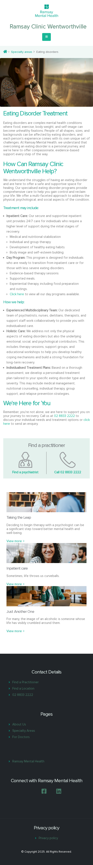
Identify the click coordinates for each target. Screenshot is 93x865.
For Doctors (21, 737)
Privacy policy (48, 838)
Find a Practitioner (25, 682)
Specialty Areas (23, 731)
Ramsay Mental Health (28, 761)
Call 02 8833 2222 (67, 472)
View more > (15, 541)
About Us (19, 724)
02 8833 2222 (64, 416)
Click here (17, 294)
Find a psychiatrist (25, 472)
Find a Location (23, 688)
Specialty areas (21, 52)
